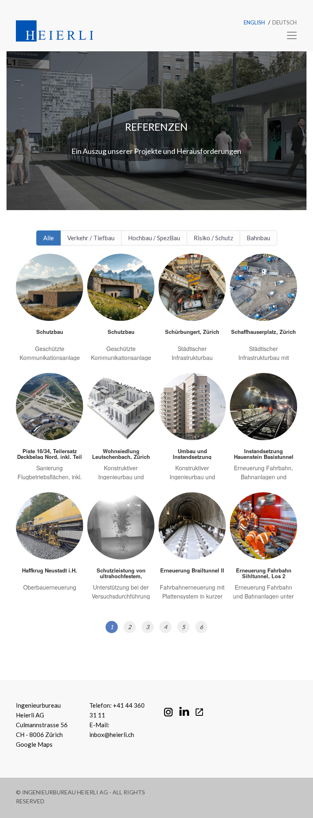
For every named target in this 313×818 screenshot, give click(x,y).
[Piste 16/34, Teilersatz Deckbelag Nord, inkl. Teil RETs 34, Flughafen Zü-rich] (49, 430)
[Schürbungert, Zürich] (192, 311)
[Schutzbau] (49, 311)
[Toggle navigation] (289, 35)
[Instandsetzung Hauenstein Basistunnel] (263, 430)
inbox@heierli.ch (111, 734)
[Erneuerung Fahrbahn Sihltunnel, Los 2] (263, 549)
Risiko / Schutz (213, 237)
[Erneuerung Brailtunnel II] (192, 549)
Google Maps (34, 744)
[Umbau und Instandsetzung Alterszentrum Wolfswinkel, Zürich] (192, 430)
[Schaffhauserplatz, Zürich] (263, 311)
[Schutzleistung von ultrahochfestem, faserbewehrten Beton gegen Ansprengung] (120, 549)
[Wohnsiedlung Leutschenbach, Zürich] (120, 430)
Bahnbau (258, 237)
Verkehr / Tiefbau (91, 237)
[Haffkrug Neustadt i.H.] (49, 549)
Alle (48, 237)
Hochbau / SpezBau (154, 237)
